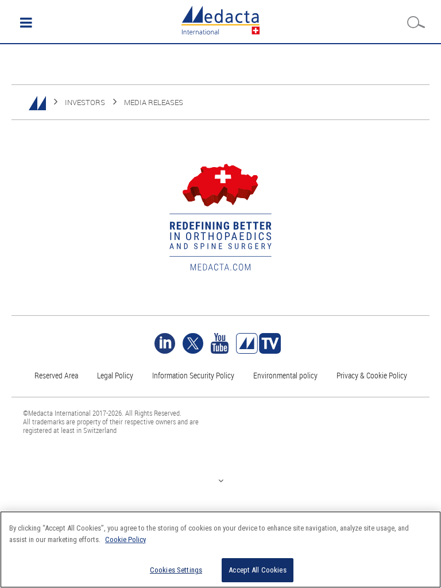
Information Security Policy (193, 375)
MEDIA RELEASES (153, 102)
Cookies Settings (176, 570)
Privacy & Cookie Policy (371, 375)
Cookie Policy (125, 539)
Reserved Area (56, 375)
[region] (220, 549)
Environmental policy (285, 375)
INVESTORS (85, 102)
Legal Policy (115, 375)
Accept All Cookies (257, 570)
